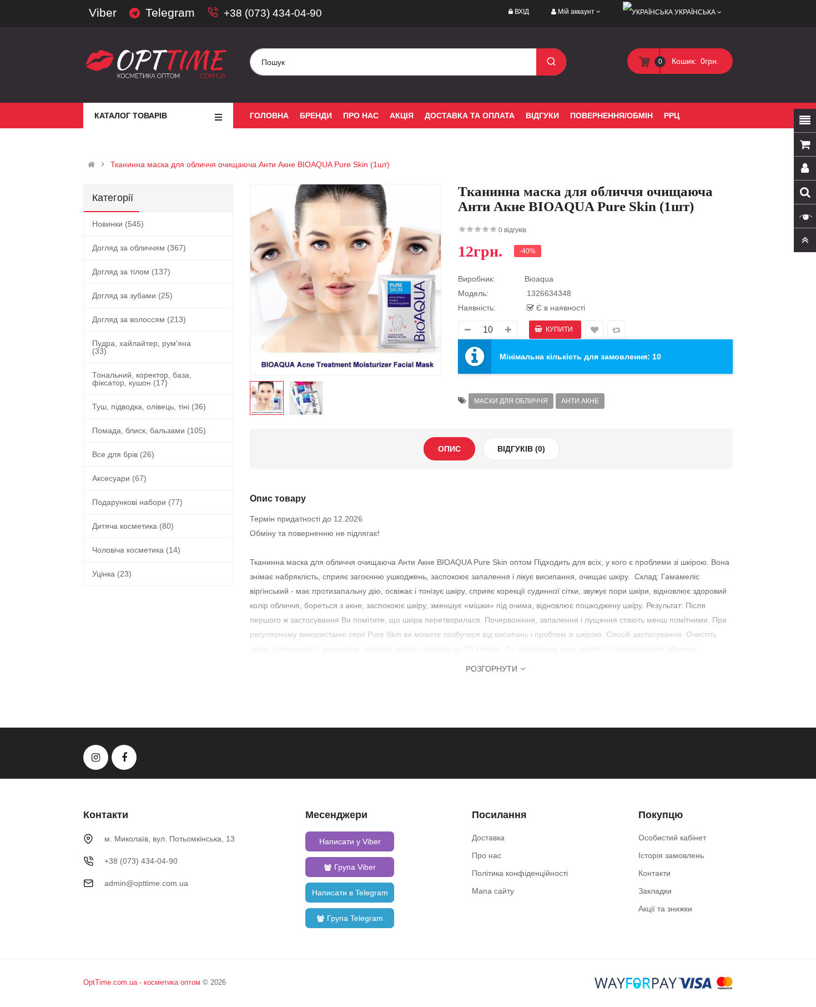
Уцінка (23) (112, 573)
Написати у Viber (350, 841)
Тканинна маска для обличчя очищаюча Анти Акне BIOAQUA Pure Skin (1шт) (250, 164)
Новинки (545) (118, 223)
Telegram (170, 12)
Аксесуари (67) (119, 478)
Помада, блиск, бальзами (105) (149, 430)
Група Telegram (355, 918)
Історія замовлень (671, 855)
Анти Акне (580, 401)
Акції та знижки (665, 908)
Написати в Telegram (350, 892)
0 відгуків (512, 230)
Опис (449, 448)
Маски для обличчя (511, 401)
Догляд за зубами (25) (132, 295)
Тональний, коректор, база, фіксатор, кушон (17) (142, 378)
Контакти (654, 873)
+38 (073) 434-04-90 (273, 13)
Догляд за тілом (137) (131, 271)
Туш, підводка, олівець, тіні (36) (149, 406)
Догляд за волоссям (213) (139, 319)
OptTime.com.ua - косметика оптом (141, 982)
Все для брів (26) (123, 454)
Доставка (488, 837)
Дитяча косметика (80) (133, 526)
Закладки (655, 890)
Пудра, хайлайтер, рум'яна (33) (141, 347)
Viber (103, 12)
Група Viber (355, 867)
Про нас (486, 855)
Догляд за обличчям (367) (139, 247)
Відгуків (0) (521, 448)
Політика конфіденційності (520, 873)
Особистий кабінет (672, 837)
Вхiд (522, 12)
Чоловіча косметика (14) (136, 549)
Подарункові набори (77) (137, 502)
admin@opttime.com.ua (146, 883)
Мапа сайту (493, 890)
